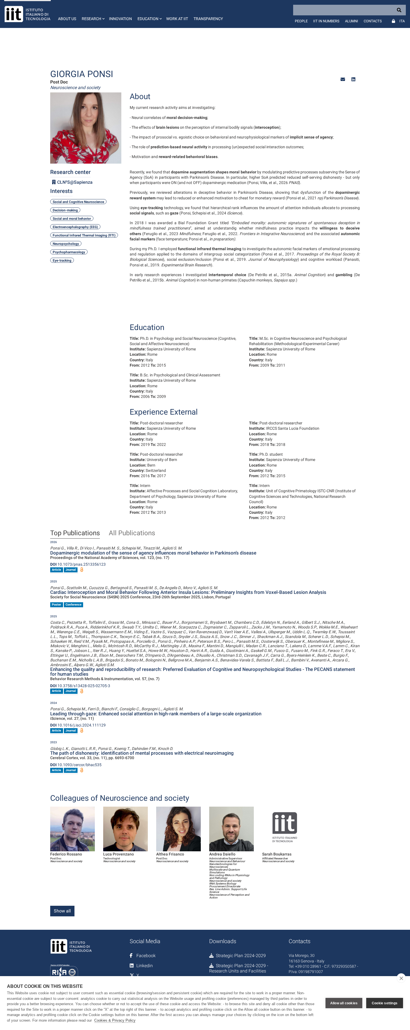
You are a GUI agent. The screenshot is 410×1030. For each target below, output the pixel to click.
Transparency (208, 18)
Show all (62, 911)
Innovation (120, 18)
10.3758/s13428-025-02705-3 (80, 686)
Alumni (351, 21)
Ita (402, 21)
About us (67, 18)
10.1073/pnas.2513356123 (78, 564)
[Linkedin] (353, 79)
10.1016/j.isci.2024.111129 (78, 725)
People (301, 21)
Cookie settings (384, 1003)
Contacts (373, 21)
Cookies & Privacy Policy (115, 1020)
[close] (401, 978)
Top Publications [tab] (75, 533)
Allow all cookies (344, 1003)
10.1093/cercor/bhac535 (76, 765)
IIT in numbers (326, 21)
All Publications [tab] (132, 533)
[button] (92, 14)
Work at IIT (177, 18)
